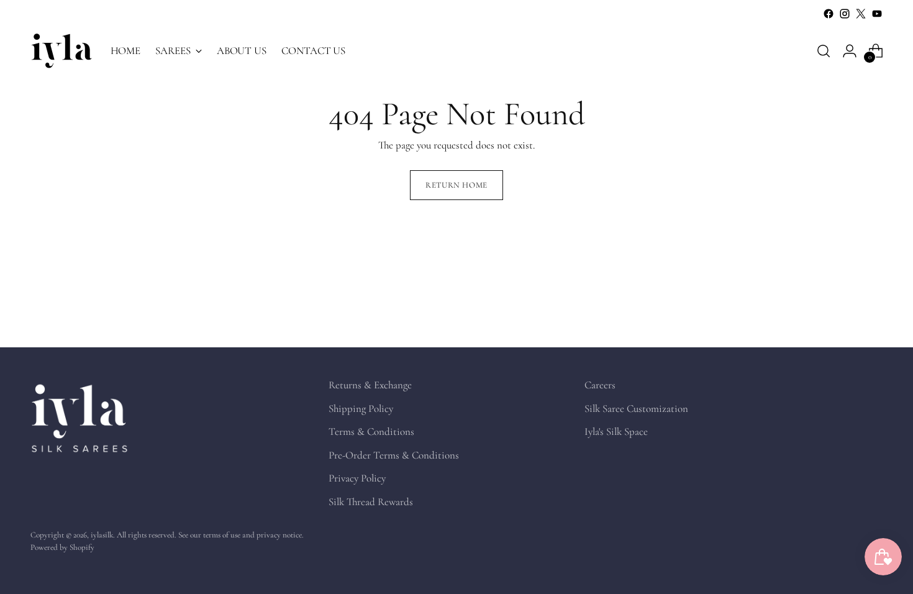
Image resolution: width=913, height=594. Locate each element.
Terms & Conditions (371, 431)
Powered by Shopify (62, 547)
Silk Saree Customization (636, 408)
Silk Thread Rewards (371, 501)
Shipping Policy (361, 408)
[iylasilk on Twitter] (860, 13)
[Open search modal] (823, 51)
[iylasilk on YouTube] (877, 13)
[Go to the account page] (849, 51)
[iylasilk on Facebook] (828, 13)
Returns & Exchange (370, 384)
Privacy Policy (357, 478)
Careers (599, 384)
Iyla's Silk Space (616, 431)
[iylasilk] (61, 50)
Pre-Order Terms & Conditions (394, 455)
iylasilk (102, 535)
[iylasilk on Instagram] (844, 13)
